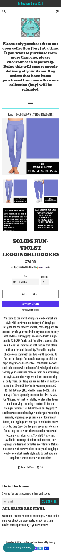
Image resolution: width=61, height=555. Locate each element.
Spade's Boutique (30, 542)
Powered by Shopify (46, 542)
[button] (30, 267)
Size (25, 276)
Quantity (45, 276)
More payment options (31, 310)
